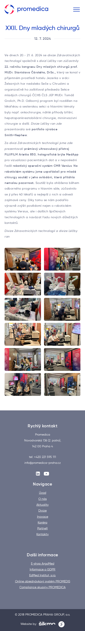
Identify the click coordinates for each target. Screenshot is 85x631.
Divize (42, 510)
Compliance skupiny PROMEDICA (42, 587)
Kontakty (42, 534)
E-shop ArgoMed (42, 563)
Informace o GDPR (42, 569)
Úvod (42, 493)
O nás (42, 499)
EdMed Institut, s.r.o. (42, 575)
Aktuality (42, 505)
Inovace (42, 517)
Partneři (42, 528)
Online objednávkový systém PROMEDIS (42, 581)
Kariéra (42, 522)
